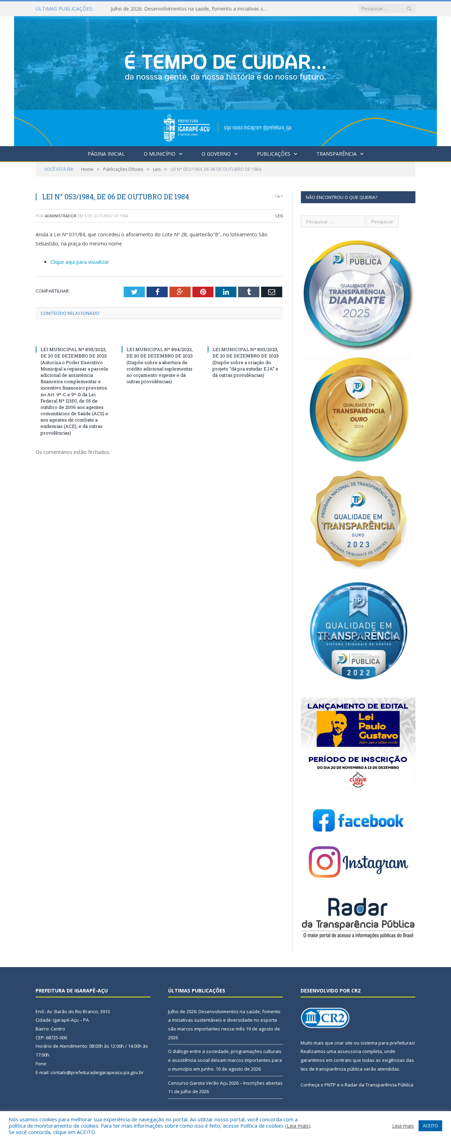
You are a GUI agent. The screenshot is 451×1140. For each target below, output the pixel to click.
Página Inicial (106, 153)
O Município (159, 153)
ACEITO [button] (430, 1125)
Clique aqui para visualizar (79, 261)
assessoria (349, 1051)
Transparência (336, 153)
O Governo (216, 153)
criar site (343, 1043)
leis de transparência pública (332, 1069)
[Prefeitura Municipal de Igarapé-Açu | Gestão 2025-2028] (225, 79)
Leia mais (298, 1125)
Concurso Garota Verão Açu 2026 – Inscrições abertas (225, 1083)
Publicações (273, 153)
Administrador (60, 215)
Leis (279, 215)
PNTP (330, 1085)
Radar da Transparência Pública (379, 1085)
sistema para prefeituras (387, 1043)
